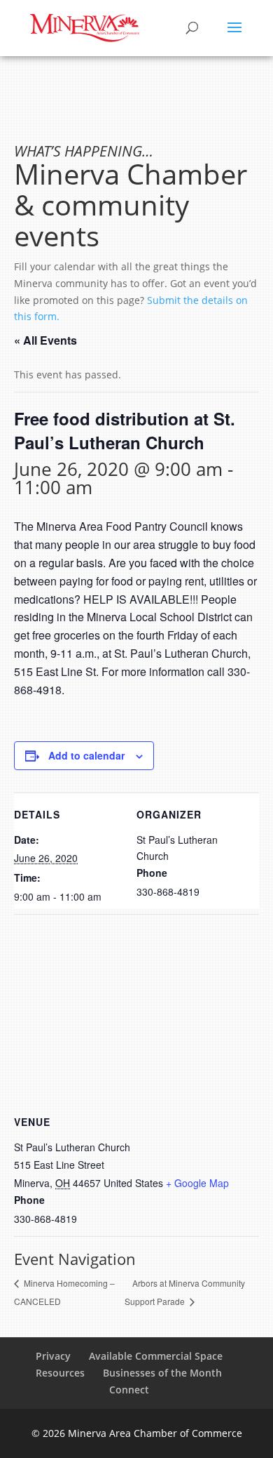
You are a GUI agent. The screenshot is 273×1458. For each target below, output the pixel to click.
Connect (129, 1389)
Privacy (53, 1356)
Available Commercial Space (156, 1356)
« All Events (45, 340)
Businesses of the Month (162, 1372)
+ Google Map (197, 1183)
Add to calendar (86, 755)
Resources (60, 1372)
